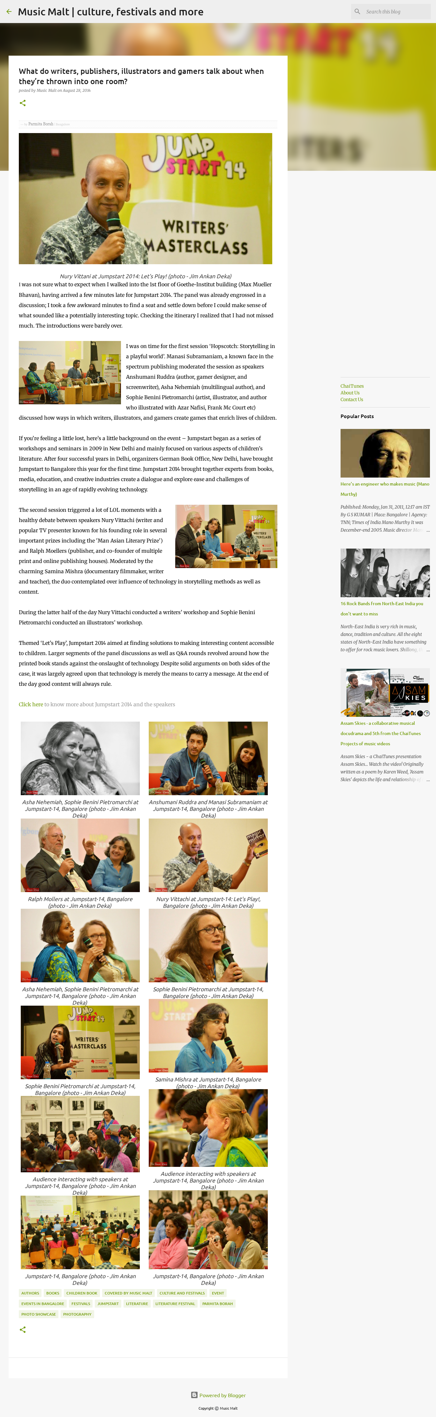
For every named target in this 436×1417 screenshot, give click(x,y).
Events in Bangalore (42, 1303)
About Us (350, 393)
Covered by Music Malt (128, 1293)
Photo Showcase (38, 1314)
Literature (137, 1303)
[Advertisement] (320, 276)
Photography (77, 1314)
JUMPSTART (108, 1303)
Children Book (81, 1293)
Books (52, 1293)
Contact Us (352, 399)
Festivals (80, 1303)
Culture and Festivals (182, 1293)
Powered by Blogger (222, 1395)
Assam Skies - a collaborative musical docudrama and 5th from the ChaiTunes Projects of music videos (381, 733)
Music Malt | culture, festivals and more (111, 11)
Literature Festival (175, 1303)
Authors (30, 1293)
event (218, 1293)
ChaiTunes (352, 386)
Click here (31, 704)
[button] (22, 103)
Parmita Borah (217, 1303)
